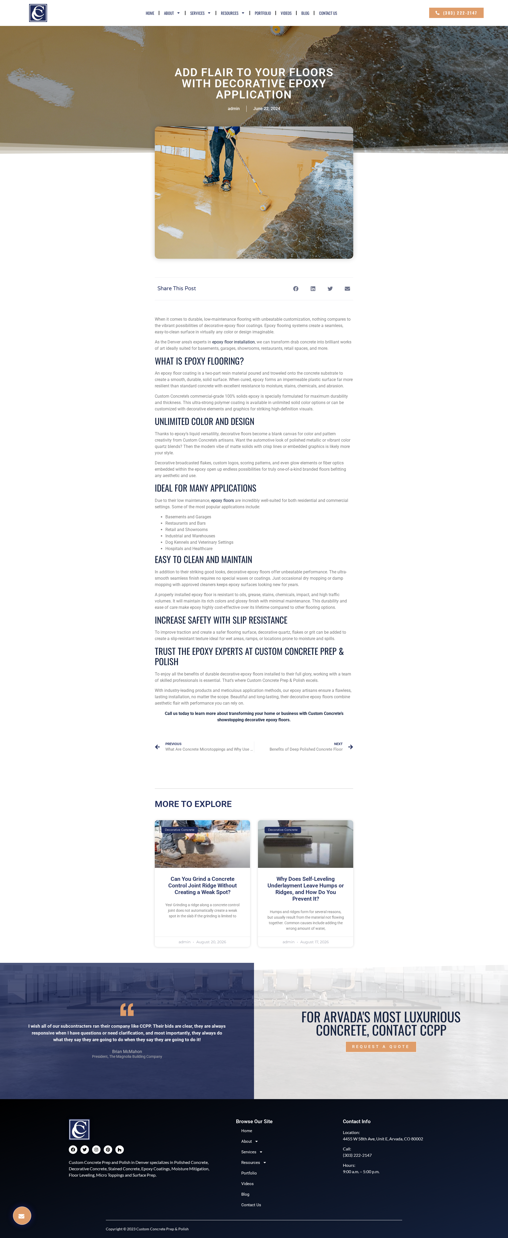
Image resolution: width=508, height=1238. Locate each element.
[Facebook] (73, 1149)
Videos (286, 13)
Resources (229, 13)
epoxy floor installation (233, 341)
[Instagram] (96, 1149)
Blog (305, 13)
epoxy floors (222, 500)
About (169, 13)
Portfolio (263, 13)
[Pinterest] (108, 1149)
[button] (22, 1216)
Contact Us (328, 13)
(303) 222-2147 (357, 1155)
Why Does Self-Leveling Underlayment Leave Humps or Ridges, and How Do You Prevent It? (305, 889)
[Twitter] (84, 1149)
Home (150, 13)
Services (197, 13)
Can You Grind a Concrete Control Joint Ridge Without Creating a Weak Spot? (202, 885)
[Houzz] (119, 1149)
